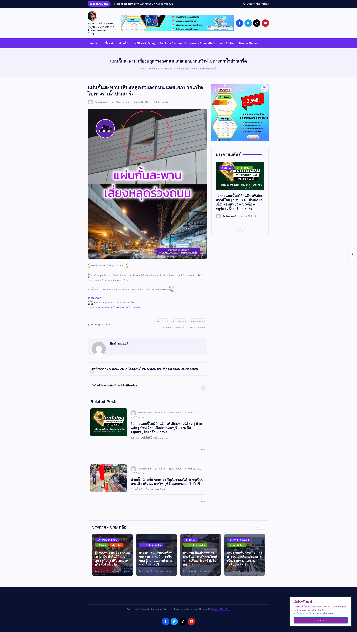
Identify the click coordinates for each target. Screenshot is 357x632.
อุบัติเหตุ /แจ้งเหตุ (145, 47)
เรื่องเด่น (109, 47)
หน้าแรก (95, 47)
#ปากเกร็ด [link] (135, 312)
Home (142, 73)
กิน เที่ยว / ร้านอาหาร (172, 47)
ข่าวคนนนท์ (163, 325)
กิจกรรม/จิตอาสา (249, 47)
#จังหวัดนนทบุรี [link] (122, 312)
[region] (320, 611)
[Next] (242, 232)
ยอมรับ (321, 620)
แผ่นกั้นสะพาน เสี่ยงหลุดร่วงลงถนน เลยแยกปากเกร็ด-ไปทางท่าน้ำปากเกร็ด (183, 73)
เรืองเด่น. (125, 106)
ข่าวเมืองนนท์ (181, 325)
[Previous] (238, 232)
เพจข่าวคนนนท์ (198, 332)
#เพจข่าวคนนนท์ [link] (96, 312)
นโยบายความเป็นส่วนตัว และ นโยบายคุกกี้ (314, 613)
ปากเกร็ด (181, 332)
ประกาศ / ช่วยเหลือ (201, 47)
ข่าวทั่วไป (124, 47)
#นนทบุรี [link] (109, 312)
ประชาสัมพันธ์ (226, 47)
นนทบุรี (168, 332)
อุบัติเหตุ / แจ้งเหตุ (238, 544)
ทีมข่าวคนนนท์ (101, 106)
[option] (240, 194)
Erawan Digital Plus (221, 613)
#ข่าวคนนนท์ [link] (94, 302)
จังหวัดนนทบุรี (199, 325)
